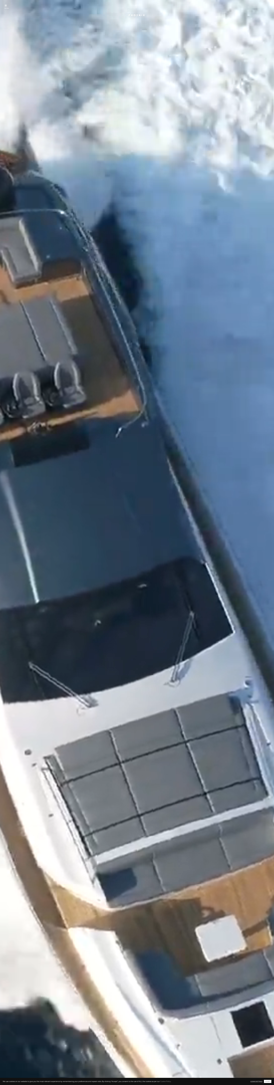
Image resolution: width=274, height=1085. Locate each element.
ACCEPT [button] (267, 1081)
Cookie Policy (165, 1081)
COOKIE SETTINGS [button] (256, 1081)
